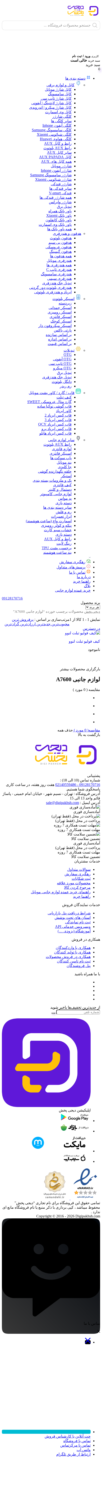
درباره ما (84, 577)
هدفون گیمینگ (60, 252)
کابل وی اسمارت (58, 112)
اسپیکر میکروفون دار (55, 326)
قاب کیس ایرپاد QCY (55, 424)
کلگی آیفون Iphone (57, 125)
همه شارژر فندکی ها (56, 197)
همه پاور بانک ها (59, 229)
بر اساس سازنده (59, 335)
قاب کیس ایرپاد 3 (58, 420)
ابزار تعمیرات (61, 516)
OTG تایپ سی (60, 364)
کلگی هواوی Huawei (56, 139)
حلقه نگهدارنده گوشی (55, 471)
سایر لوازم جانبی (61, 440)
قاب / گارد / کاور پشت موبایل (51, 393)
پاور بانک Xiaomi (59, 215)
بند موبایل (64, 462)
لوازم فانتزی (62, 449)
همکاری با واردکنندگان (73, 948)
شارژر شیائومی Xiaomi (53, 179)
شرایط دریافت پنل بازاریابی (69, 913)
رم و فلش (64, 512)
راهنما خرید (82, 581)
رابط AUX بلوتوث (57, 148)
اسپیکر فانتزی (61, 317)
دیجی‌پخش (92, 611)
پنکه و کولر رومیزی (56, 525)
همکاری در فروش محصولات (68, 957)
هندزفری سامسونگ (56, 274)
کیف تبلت (64, 397)
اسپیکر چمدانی (60, 308)
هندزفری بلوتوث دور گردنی (50, 288)
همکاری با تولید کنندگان (72, 952)
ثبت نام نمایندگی (78, 922)
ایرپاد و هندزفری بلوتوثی (53, 292)
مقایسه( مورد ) (86, 730)
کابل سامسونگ (60, 94)
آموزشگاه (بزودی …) (74, 931)
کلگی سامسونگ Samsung (52, 130)
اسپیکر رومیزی (60, 312)
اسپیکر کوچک (61, 321)
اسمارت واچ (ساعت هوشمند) (49, 521)
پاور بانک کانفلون (59, 220)
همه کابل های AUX (56, 161)
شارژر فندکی (61, 184)
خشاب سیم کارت (58, 530)
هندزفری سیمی (59, 279)
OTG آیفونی (62, 359)
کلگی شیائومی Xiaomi (54, 134)
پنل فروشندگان (79, 966)
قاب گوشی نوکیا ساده (54, 406)
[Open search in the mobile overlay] (51, 25)
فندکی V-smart (60, 193)
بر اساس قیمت (60, 344)
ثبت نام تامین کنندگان (74, 961)
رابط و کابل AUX (58, 143)
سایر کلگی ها (61, 121)
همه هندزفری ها (59, 265)
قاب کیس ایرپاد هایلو (55, 433)
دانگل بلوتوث (62, 382)
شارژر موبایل (61, 166)
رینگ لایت (64, 543)
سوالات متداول (79, 869)
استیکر (66, 476)
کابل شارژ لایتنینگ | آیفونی (51, 103)
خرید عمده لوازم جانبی (73, 590)
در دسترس (91, 628)
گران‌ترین (12, 624)
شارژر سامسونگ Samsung (51, 175)
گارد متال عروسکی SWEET (49, 402)
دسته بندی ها (75, 78)
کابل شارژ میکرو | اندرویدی (50, 107)
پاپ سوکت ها (61, 458)
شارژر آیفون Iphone (56, 170)
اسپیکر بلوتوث (63, 299)
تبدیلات (69, 350)
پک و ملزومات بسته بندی (52, 480)
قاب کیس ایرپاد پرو (57, 429)
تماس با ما (77, 572)
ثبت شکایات (81, 878)
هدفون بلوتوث (61, 238)
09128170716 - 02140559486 (77, 785)
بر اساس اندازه (60, 339)
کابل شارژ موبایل (58, 89)
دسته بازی (64, 503)
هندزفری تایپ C (59, 270)
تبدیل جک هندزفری (57, 283)
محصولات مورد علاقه (74, 883)
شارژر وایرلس (60, 202)
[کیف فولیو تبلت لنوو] (76, 633)
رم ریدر (66, 386)
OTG (68, 355)
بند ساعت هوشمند (57, 552)
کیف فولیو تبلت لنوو (84, 641)
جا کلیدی (65, 467)
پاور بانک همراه (60, 211)
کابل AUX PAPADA (55, 157)
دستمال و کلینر (60, 489)
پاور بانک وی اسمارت (55, 224)
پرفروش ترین (22, 619)
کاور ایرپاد (64, 411)
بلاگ (87, 586)
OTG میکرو (62, 368)
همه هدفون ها (61, 256)
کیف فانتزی (62, 485)
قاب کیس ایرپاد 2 (58, 415)
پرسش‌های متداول (70, 567)
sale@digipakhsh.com (62, 803)
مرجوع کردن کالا (77, 887)
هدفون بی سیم (60, 243)
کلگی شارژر (62, 116)
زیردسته (65, 303)
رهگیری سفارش (72, 562)
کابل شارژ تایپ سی (56, 98)
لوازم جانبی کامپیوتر (56, 494)
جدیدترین (43, 624)
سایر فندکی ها (60, 188)
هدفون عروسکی (59, 247)
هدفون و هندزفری (67, 233)
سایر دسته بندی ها (57, 507)
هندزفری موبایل (59, 261)
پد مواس (65, 498)
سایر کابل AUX (59, 152)
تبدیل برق (64, 206)
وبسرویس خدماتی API (73, 927)
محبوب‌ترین (60, 624)
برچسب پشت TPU (57, 548)
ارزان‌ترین (27, 624)
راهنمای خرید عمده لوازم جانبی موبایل (61, 892)
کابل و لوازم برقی (60, 85)
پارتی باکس (63, 330)
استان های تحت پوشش (73, 918)
